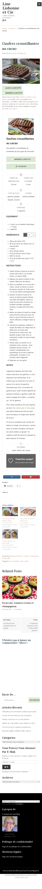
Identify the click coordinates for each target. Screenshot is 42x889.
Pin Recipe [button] (22, 166)
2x (29, 235)
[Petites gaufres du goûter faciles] (10, 511)
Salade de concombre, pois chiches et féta (18, 723)
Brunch (12, 28)
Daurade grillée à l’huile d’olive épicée (16, 731)
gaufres (17, 561)
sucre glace (12, 109)
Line (24, 53)
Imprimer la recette (13, 93)
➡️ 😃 (6, 767)
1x (25, 235)
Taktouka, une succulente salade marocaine (19, 712)
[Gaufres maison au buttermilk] (10, 533)
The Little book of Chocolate (24, 408)
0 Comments (18, 609)
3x (33, 235)
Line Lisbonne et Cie (11, 7)
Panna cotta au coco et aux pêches (15, 719)
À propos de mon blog (11, 814)
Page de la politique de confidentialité (17, 847)
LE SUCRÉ (6, 558)
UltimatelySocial (21, 877)
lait (22, 561)
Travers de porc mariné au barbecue (16, 727)
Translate (19, 804)
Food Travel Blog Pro (31, 871)
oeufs (26, 561)
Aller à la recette (13, 88)
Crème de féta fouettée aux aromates (17, 715)
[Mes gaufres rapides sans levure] (28, 511)
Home (4, 28)
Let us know (19, 462)
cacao (11, 561)
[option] (19, 593)
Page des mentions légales (12, 857)
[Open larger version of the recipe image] (21, 126)
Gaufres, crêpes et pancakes (27, 556)
